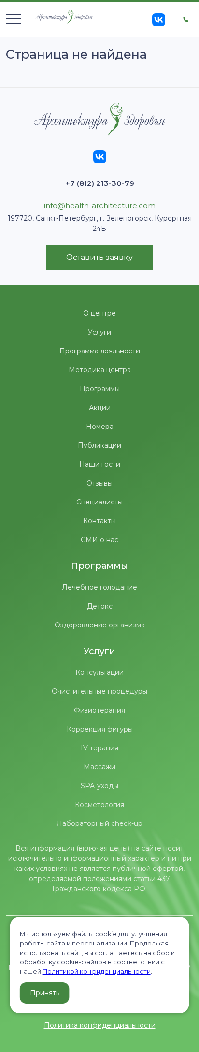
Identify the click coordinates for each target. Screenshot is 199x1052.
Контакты (99, 521)
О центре (99, 313)
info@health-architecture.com (100, 205)
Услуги (99, 332)
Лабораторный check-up (99, 823)
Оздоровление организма (100, 625)
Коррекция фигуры (100, 729)
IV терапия (99, 748)
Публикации (99, 445)
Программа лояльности (99, 351)
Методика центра (100, 370)
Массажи (99, 766)
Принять (44, 993)
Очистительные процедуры (99, 691)
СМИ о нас (99, 539)
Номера (100, 426)
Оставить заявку (99, 257)
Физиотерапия (99, 710)
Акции (100, 407)
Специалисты (99, 502)
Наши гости (99, 464)
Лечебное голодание (99, 587)
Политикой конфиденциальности (97, 971)
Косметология (99, 804)
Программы (100, 388)
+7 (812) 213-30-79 (99, 183)
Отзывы (99, 483)
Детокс (100, 606)
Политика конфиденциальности (100, 1025)
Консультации (99, 672)
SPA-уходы (99, 785)
